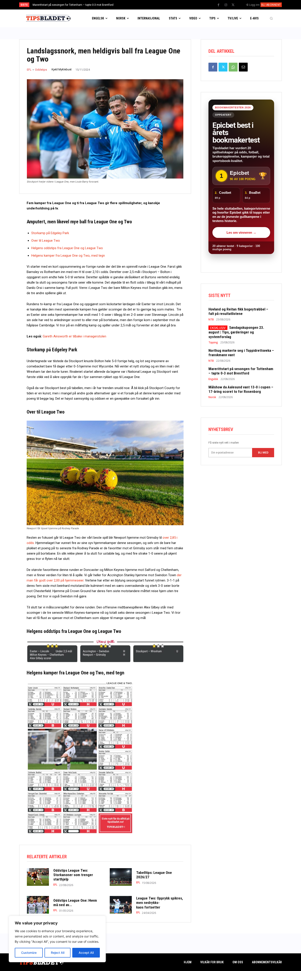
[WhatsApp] (233, 67)
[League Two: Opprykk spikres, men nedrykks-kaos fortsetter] (121, 905)
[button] (271, 18)
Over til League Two (45, 241)
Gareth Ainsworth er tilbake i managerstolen (74, 336)
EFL (29, 69)
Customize (29, 952)
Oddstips (41, 69)
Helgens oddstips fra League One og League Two (67, 248)
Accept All (86, 952)
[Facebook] (219, 5)
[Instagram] (226, 5)
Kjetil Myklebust (62, 69)
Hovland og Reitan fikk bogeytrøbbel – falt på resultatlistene (238, 311)
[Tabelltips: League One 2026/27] (121, 877)
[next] (165, 5)
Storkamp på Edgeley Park (51, 233)
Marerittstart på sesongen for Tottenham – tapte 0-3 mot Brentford (73, 4)
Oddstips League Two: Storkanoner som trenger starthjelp (73, 875)
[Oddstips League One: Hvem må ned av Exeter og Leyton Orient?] (38, 905)
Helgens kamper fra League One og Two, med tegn (68, 256)
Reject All (57, 952)
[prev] (158, 5)
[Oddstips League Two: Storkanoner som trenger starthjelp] (38, 877)
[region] (57, 939)
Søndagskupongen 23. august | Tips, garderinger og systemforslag (236, 332)
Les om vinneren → (241, 232)
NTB (211, 319)
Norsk (212, 397)
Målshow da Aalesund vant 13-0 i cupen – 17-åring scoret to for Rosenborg (240, 389)
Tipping (213, 342)
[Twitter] (233, 5)
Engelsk (213, 379)
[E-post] (243, 67)
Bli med (263, 452)
